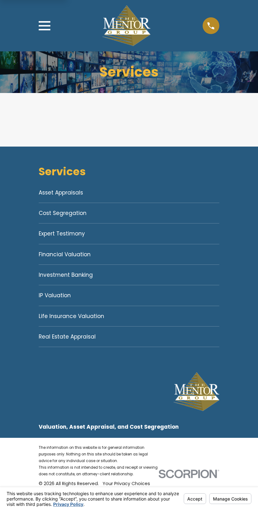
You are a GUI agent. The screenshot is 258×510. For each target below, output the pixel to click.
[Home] (127, 25)
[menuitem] (129, 193)
